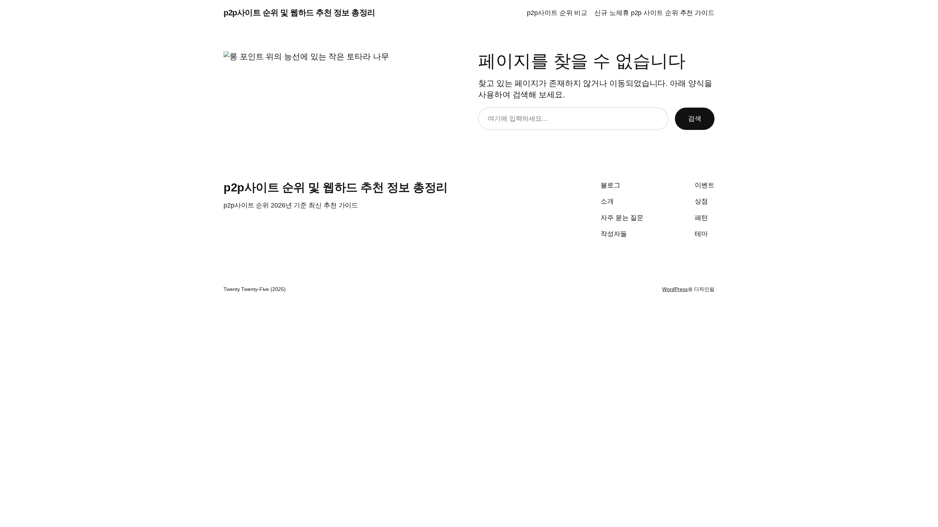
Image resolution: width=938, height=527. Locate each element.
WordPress (674, 289)
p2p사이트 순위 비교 (557, 12)
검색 (694, 118)
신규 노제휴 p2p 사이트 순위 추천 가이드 (654, 12)
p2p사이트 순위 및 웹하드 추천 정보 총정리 (299, 12)
